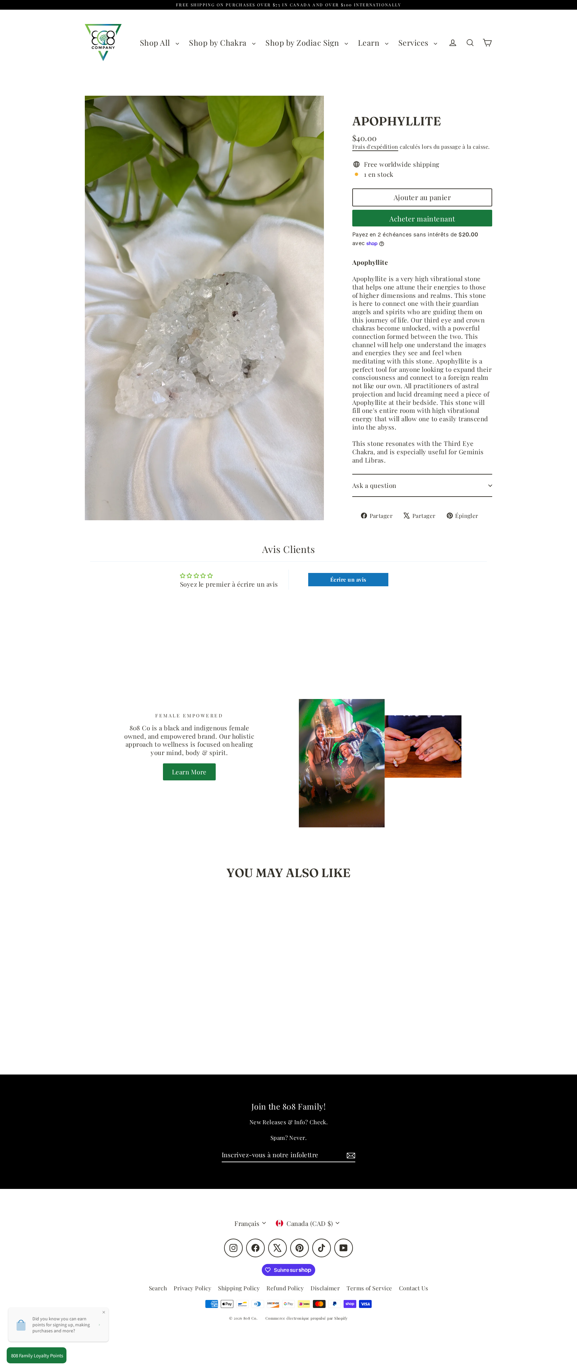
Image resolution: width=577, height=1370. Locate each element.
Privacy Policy (192, 1288)
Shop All (156, 42)
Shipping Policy (239, 1288)
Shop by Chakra (219, 42)
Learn (370, 42)
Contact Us (413, 1288)
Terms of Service (369, 1288)
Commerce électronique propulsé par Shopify (306, 1318)
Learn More (189, 771)
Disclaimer (325, 1288)
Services (414, 42)
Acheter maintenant (422, 218)
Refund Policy (285, 1288)
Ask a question (374, 485)
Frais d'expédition (375, 146)
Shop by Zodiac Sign (303, 42)
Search (158, 1288)
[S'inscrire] (350, 1155)
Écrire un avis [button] (348, 579)
